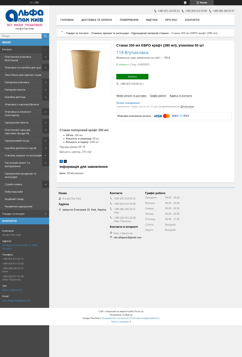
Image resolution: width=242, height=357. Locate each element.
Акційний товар (14, 199)
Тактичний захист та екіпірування (17, 164)
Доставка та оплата (96, 19)
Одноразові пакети (16, 122)
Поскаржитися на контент (115, 318)
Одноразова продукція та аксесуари (20, 175)
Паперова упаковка (17, 82)
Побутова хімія (14, 191)
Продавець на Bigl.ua (121, 315)
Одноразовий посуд (17, 140)
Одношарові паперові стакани (150, 33)
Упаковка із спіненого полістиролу (18, 113)
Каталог (7, 49)
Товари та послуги (13, 213)
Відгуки (151, 19)
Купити (132, 76)
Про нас (171, 19)
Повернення (129, 19)
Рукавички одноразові (18, 206)
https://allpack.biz (12, 290)
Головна (67, 19)
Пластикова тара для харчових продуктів (17, 131)
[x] (65, 162)
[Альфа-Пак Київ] (24, 17)
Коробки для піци (15, 97)
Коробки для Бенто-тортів (20, 148)
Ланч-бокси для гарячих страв (23, 75)
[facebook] (61, 162)
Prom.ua (139, 311)
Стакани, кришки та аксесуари (23, 155)
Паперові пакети (15, 89)
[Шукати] (45, 36)
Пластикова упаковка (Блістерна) (18, 58)
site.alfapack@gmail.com (16, 300)
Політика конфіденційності (145, 318)
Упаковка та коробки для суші (23, 67)
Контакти (192, 19)
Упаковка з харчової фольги (22, 104)
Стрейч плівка (13, 184)
